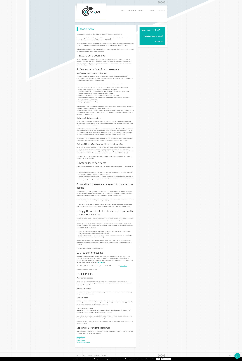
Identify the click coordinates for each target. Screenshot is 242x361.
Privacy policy (165, 359)
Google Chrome (81, 340)
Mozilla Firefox (80, 338)
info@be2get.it (100, 262)
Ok (158, 359)
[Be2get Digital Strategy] (91, 17)
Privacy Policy (104, 355)
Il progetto (83, 355)
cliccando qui (123, 266)
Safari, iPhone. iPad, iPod (83, 342)
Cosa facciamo (131, 10)
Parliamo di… (142, 10)
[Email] (159, 2)
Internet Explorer (81, 337)
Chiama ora (161, 10)
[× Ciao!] (237, 356)
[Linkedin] (164, 2)
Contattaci (152, 10)
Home (122, 10)
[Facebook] (161, 2)
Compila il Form (159, 41)
